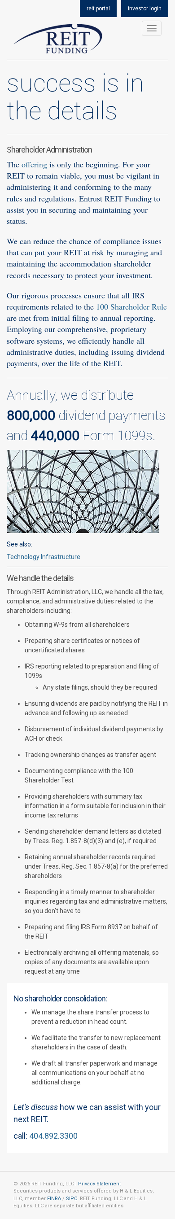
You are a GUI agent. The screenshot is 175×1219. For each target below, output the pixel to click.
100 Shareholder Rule (131, 306)
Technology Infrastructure (43, 556)
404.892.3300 (53, 1135)
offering (34, 164)
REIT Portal (98, 8)
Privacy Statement (99, 1184)
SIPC (71, 1199)
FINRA (54, 1199)
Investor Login (145, 8)
